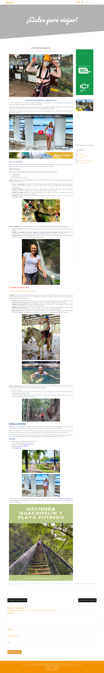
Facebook (48, 668)
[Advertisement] (85, 189)
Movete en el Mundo (70, 583)
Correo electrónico (12, 636)
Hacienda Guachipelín (40, 583)
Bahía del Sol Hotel (23, 446)
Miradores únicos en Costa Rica (87, 600)
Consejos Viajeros (19, 583)
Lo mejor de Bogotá (82, 156)
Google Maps (18, 448)
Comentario (11, 613)
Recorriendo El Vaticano (83, 163)
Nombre (10, 629)
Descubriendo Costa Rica (45, 51)
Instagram (55, 668)
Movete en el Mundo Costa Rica (82, 583)
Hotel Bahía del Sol (28, 444)
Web (8, 642)
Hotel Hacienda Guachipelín (60, 583)
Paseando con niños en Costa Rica (17, 600)
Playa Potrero (92, 583)
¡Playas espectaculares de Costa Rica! (23, 291)
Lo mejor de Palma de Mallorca (85, 160)
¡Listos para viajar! (52, 19)
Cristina (36, 51)
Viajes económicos (13, 585)
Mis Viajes (53, 51)
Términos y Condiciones (52, 670)
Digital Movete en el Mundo (29, 583)
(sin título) (79, 154)
